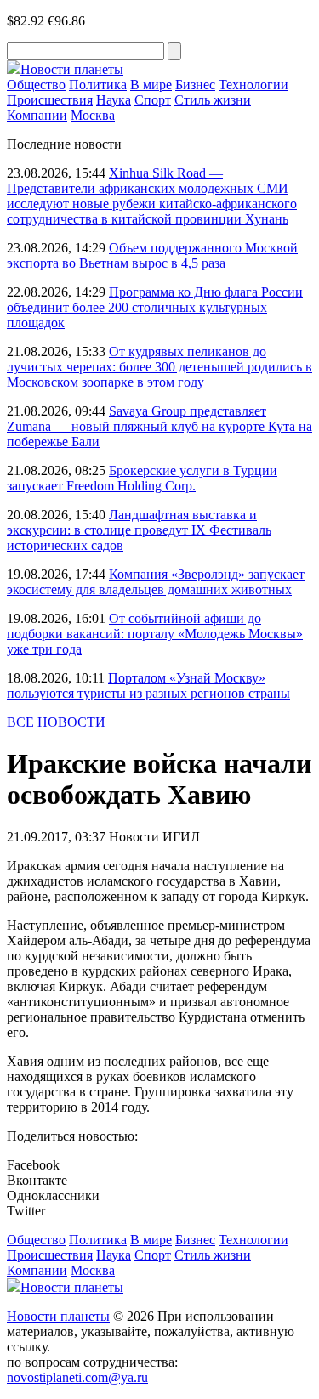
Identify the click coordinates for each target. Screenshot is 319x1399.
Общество (36, 84)
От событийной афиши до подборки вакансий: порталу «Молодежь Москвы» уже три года (155, 633)
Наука (113, 100)
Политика (98, 84)
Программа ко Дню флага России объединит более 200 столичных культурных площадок (155, 307)
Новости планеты (58, 1316)
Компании (37, 115)
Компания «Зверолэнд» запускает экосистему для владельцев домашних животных (156, 582)
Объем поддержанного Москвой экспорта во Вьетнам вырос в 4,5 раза (152, 255)
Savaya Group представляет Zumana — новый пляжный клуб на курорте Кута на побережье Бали (159, 426)
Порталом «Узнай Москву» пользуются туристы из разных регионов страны (148, 685)
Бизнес (195, 84)
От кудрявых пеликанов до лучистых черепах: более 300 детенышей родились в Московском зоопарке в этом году (159, 366)
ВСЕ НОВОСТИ (56, 722)
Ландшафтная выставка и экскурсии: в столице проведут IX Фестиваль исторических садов (139, 529)
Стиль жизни (212, 100)
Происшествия (50, 100)
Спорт (152, 100)
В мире (151, 84)
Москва (93, 115)
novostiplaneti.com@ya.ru (77, 1377)
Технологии (253, 84)
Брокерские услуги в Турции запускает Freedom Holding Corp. (142, 478)
